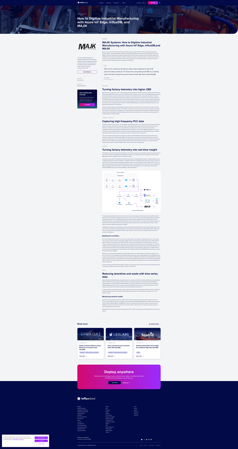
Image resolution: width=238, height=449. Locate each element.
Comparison (158, 445)
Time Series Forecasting (82, 427)
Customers (108, 410)
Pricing (123, 2)
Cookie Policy (151, 445)
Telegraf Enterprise (81, 413)
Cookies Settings (41, 443)
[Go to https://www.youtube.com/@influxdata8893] (142, 440)
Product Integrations (110, 427)
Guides (107, 406)
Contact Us (139, 2)
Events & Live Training (110, 417)
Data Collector (80, 418)
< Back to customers (81, 14)
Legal (141, 445)
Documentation (109, 415)
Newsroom (136, 411)
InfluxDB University (109, 418)
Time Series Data (80, 423)
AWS (107, 425)
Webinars (107, 413)
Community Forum (109, 420)
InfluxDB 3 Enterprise (81, 408)
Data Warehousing (81, 428)
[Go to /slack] (151, 440)
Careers (135, 408)
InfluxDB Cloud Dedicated (82, 411)
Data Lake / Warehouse (82, 417)
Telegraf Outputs (109, 430)
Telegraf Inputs (109, 428)
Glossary (107, 432)
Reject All (41, 440)
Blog (106, 408)
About (135, 406)
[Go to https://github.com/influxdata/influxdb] (148, 440)
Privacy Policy (21, 439)
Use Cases (79, 422)
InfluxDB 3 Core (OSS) (110, 422)
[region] (25, 441)
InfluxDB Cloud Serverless (82, 410)
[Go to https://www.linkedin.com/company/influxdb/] (147, 439)
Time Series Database (81, 425)
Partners (135, 410)
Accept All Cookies (41, 437)
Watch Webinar (87, 72)
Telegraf (107, 423)
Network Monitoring (81, 430)
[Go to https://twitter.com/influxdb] (144, 440)
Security (145, 445)
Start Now (153, 2)
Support (107, 411)
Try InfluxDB (87, 104)
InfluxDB (79, 406)
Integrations (79, 415)
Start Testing (114, 382)
